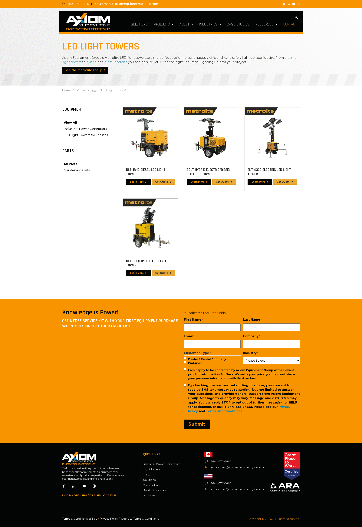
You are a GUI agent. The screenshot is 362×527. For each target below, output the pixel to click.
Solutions (139, 24)
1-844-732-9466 (221, 461)
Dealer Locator (102, 495)
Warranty (149, 495)
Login (66, 495)
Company (251, 336)
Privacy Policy (109, 518)
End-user (195, 363)
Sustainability (151, 485)
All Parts (70, 164)
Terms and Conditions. (224, 411)
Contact (290, 24)
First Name (193, 319)
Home (66, 90)
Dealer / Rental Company (207, 359)
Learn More (137, 181)
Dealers (80, 495)
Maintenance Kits (77, 170)
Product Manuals (154, 490)
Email (189, 336)
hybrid (91, 62)
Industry (250, 353)
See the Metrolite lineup (83, 70)
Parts (146, 474)
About (184, 24)
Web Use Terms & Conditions (139, 518)
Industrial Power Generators (85, 129)
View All (70, 122)
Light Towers (151, 469)
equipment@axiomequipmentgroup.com (126, 4)
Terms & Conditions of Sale (79, 518)
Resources (265, 24)
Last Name (252, 319)
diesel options (115, 62)
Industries (209, 24)
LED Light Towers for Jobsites (86, 135)
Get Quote (162, 181)
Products (162, 24)
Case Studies (238, 24)
